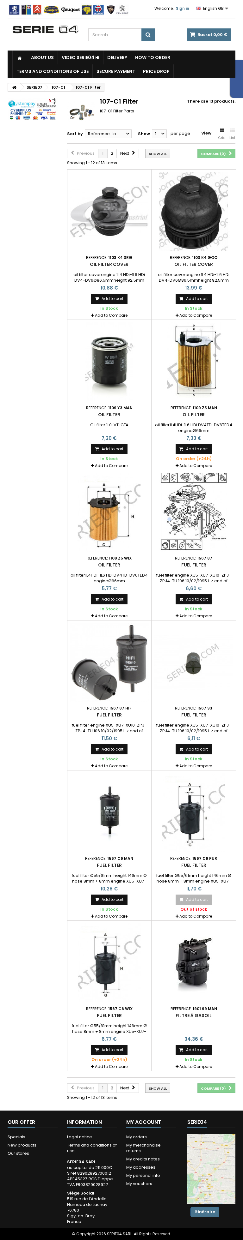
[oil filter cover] (109, 211)
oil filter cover (109, 264)
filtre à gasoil (194, 1015)
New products (22, 1145)
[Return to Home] (14, 87)
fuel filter (193, 565)
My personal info (143, 1175)
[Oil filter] (109, 361)
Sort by (75, 134)
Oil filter (109, 414)
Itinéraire (205, 1212)
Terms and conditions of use (52, 71)
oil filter (194, 414)
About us (42, 57)
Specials (16, 1137)
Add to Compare (111, 315)
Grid (222, 137)
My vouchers (139, 1184)
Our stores (18, 1153)
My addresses (140, 1167)
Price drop (156, 71)
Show (144, 134)
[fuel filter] (193, 512)
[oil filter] (193, 361)
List (232, 137)
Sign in (182, 8)
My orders (136, 1137)
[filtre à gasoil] (193, 962)
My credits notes (143, 1159)
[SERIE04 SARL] (45, 29)
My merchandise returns (143, 1148)
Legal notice (79, 1137)
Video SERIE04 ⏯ (80, 57)
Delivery (117, 57)
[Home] (20, 57)
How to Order (152, 57)
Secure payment (116, 71)
